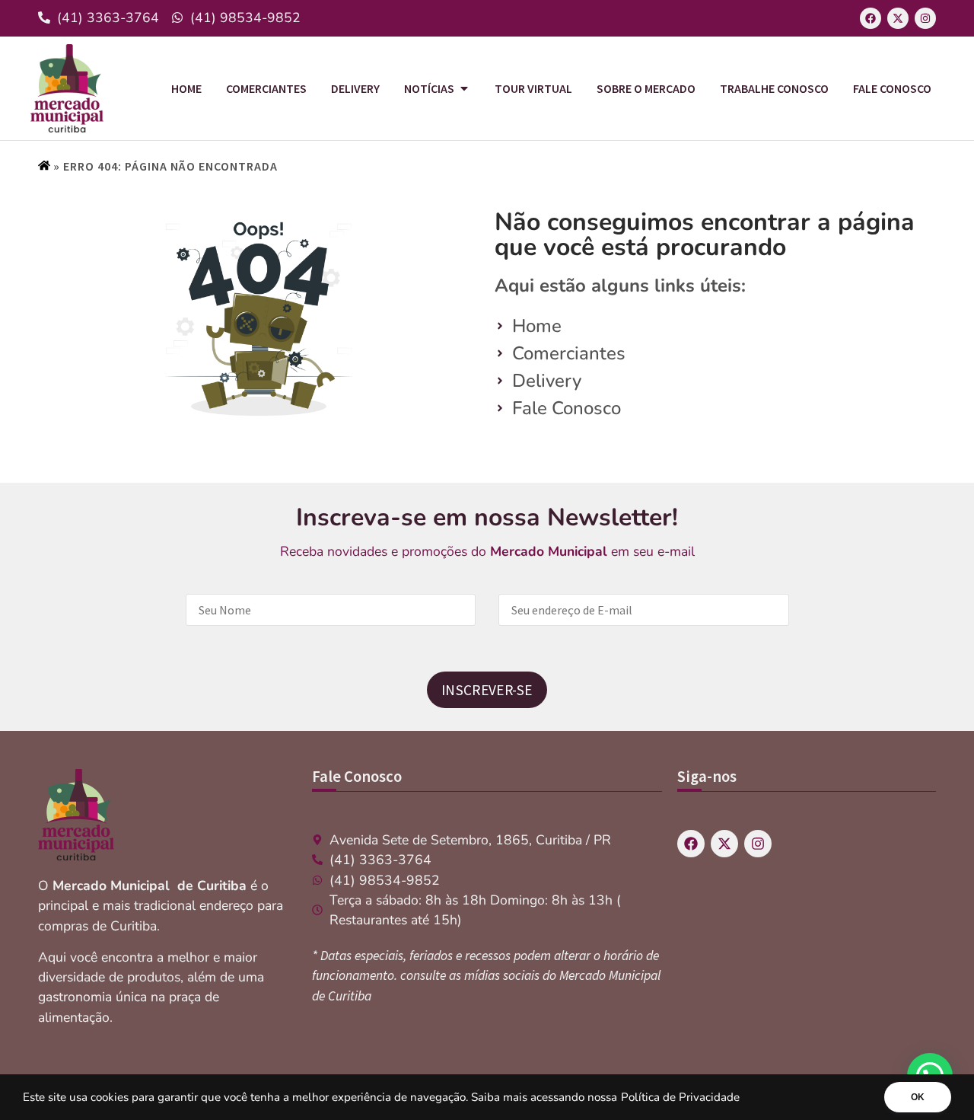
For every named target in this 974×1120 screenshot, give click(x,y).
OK (918, 1097)
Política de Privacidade (680, 1097)
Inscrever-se (487, 690)
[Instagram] (925, 18)
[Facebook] (870, 18)
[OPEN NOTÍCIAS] (464, 88)
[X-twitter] (898, 18)
